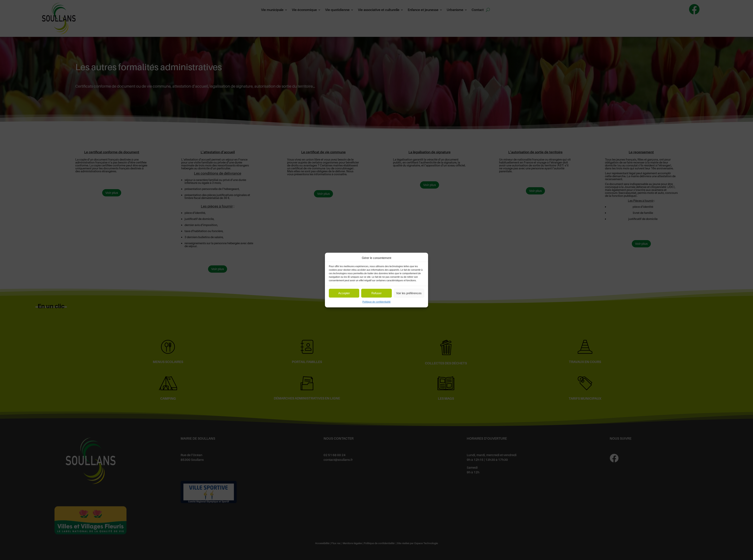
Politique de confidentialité (376, 302)
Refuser (376, 293)
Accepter (344, 293)
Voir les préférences (409, 293)
